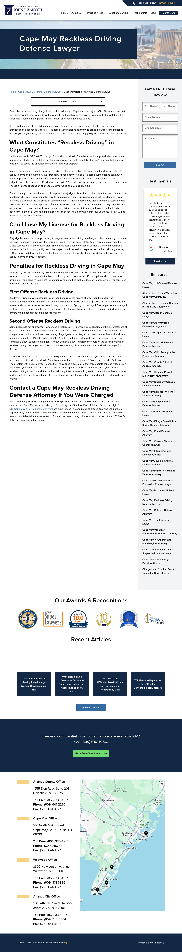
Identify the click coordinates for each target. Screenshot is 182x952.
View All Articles (91, 707)
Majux (66, 942)
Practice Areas (95, 12)
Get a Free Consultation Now (91, 753)
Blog (153, 12)
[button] (147, 262)
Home (64, 12)
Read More (160, 261)
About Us (76, 12)
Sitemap (159, 942)
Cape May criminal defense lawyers (33, 409)
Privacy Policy (145, 942)
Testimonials (140, 12)
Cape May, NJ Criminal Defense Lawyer (39, 91)
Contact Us (169, 12)
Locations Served (118, 12)
